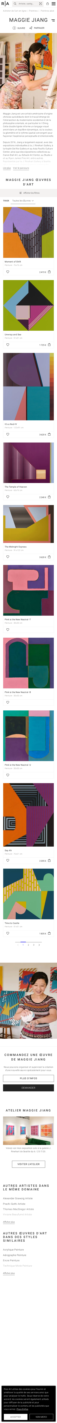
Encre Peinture (11, 1260)
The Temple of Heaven (16, 487)
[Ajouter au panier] (49, 272)
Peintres (33, 11)
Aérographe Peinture (14, 1255)
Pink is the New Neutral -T (18, 619)
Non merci (41, 1417)
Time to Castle (12, 923)
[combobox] (21, 200)
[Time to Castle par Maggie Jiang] (28, 894)
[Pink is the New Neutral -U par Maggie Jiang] (28, 735)
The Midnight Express (15, 547)
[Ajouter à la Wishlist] (8, 272)
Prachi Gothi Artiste (14, 1203)
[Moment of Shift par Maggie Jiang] (28, 232)
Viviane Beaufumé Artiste (17, 1214)
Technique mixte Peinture (17, 1265)
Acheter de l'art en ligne (15, 11)
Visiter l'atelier (28, 1164)
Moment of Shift (13, 261)
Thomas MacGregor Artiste (18, 1209)
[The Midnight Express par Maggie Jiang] (28, 524)
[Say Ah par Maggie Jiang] (28, 815)
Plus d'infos (28, 1078)
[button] (53, 3)
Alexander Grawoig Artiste (18, 1198)
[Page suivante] (39, 944)
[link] (40, 3)
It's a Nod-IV (11, 424)
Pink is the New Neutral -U (18, 765)
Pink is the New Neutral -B (18, 692)
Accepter (15, 1417)
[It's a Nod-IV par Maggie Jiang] (28, 386)
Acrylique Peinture (13, 1249)
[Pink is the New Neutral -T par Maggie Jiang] (28, 590)
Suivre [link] (19, 28)
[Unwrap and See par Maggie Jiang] (28, 305)
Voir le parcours (21, 168)
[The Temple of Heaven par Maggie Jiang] (28, 463)
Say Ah (8, 850)
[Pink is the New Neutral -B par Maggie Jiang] (28, 663)
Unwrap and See (13, 334)
